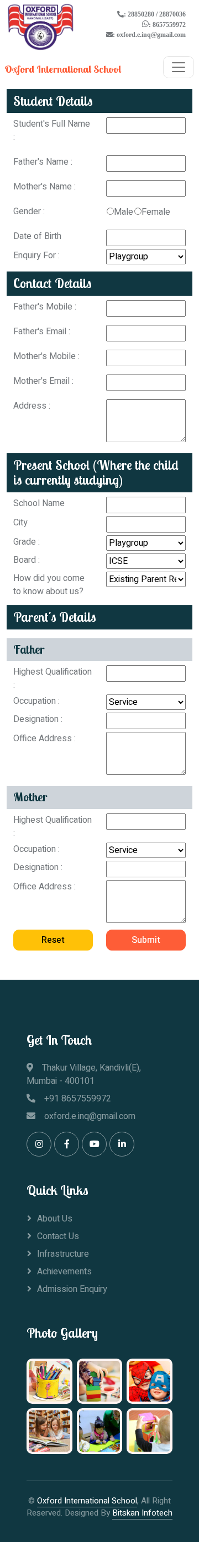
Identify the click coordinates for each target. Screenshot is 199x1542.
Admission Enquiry (72, 1289)
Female (156, 212)
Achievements (64, 1271)
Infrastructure (63, 1254)
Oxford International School (87, 1501)
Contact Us (58, 1236)
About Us (54, 1218)
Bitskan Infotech (142, 1513)
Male (123, 212)
